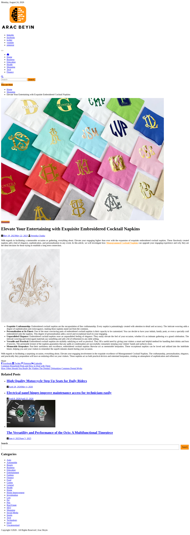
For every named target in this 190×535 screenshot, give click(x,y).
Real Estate (12, 505)
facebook (11, 37)
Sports (9, 515)
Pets (8, 502)
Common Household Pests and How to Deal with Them (25, 366)
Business (10, 59)
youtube (10, 42)
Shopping (11, 67)
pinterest (10, 45)
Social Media (12, 512)
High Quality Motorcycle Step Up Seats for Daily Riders (47, 381)
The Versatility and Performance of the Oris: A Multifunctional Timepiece (60, 432)
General (10, 485)
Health (10, 64)
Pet (8, 500)
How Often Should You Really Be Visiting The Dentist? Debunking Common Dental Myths (41, 368)
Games (10, 482)
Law (9, 497)
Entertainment (13, 472)
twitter (9, 40)
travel (9, 522)
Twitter (17, 363)
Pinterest (27, 363)
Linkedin (38, 363)
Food (9, 480)
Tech (9, 69)
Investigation (12, 495)
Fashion (10, 475)
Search (4, 443)
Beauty (10, 465)
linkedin (10, 35)
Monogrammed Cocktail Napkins (122, 243)
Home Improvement (15, 492)
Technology (12, 520)
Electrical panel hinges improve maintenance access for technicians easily (59, 392)
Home (9, 57)
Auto (9, 460)
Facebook (7, 363)
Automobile (12, 462)
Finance (10, 72)
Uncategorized (13, 525)
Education (11, 62)
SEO (9, 507)
